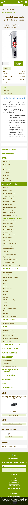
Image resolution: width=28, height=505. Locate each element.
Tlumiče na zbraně (9, 353)
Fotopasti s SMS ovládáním (11, 338)
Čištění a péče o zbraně (9, 196)
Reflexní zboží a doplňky (12, 345)
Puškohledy (6, 164)
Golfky (5, 280)
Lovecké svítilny (8, 320)
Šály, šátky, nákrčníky (9, 300)
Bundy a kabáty (7, 272)
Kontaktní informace (14, 484)
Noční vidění (6, 170)
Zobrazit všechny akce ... (14, 415)
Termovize (6, 172)
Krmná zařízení (7, 204)
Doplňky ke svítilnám (9, 323)
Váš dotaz (6, 90)
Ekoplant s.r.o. (21, 73)
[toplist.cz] (14, 455)
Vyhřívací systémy (8, 257)
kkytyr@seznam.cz (14, 496)
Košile (5, 286)
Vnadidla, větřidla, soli (9, 254)
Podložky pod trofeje (9, 223)
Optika (4, 158)
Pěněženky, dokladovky (9, 221)
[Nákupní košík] (26, 2)
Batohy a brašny (7, 190)
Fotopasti (6, 327)
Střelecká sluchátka (8, 248)
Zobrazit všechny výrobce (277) (10, 446)
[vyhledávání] (23, 2)
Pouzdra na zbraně (8, 229)
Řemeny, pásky (7, 237)
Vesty (5, 305)
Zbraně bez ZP (7, 357)
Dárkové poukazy (9, 150)
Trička (5, 302)
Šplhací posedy (7, 246)
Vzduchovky (6, 363)
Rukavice (5, 311)
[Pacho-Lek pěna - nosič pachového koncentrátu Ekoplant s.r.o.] (14, 45)
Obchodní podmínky (14, 482)
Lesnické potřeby (9, 375)
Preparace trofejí (8, 232)
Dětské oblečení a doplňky (10, 277)
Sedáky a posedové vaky (10, 243)
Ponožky (5, 297)
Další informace (22, 500)
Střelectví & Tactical (10, 349)
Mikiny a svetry (7, 289)
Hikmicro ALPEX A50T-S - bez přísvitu (12, 424)
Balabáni (5, 187)
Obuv (4, 294)
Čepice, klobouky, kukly (9, 308)
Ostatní (5, 313)
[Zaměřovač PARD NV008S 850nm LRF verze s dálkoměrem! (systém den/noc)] (14, 404)
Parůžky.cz (6, 384)
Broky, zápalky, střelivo (9, 366)
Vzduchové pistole (8, 360)
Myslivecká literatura (9, 212)
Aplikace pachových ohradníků (10, 370)
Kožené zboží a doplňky (10, 316)
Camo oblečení (7, 275)
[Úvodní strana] (5, 2)
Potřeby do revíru (8, 226)
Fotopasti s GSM (8, 335)
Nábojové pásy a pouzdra (10, 215)
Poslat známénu (7, 93)
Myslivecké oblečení (10, 269)
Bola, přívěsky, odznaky (9, 193)
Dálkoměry (6, 175)
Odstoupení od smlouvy (14, 485)
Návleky (5, 291)
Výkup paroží (7, 379)
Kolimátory (6, 167)
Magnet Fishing (8, 388)
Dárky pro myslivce (8, 199)
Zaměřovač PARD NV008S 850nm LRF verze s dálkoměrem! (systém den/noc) (14, 397)
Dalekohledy (6, 161)
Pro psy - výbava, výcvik (9, 235)
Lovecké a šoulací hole (9, 207)
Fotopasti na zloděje (9, 333)
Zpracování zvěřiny (8, 262)
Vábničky (5, 251)
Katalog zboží (14, 478)
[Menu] (1, 2)
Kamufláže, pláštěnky (9, 201)
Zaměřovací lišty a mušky (10, 259)
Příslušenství (7, 181)
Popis (4, 87)
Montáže (5, 178)
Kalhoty (5, 283)
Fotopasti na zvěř (8, 330)
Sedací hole (6, 240)
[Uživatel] (19, 2)
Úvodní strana (14, 477)
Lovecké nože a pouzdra (10, 210)
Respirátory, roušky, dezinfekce (12, 265)
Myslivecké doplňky (10, 184)
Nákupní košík (14, 480)
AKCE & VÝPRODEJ (8, 154)
